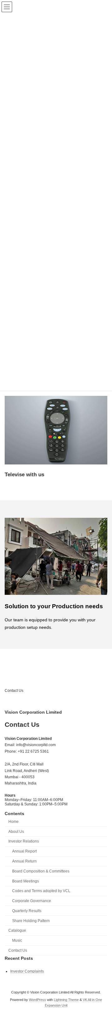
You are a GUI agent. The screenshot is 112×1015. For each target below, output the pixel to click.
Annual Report (24, 851)
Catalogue (17, 930)
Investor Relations (23, 841)
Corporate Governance (31, 901)
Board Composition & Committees (40, 871)
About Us (16, 831)
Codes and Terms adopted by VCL (41, 891)
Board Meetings (25, 881)
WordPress (37, 1000)
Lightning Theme (66, 1000)
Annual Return (24, 861)
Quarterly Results (26, 910)
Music (17, 940)
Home (13, 821)
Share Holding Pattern (31, 920)
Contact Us (14, 690)
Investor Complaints (27, 971)
